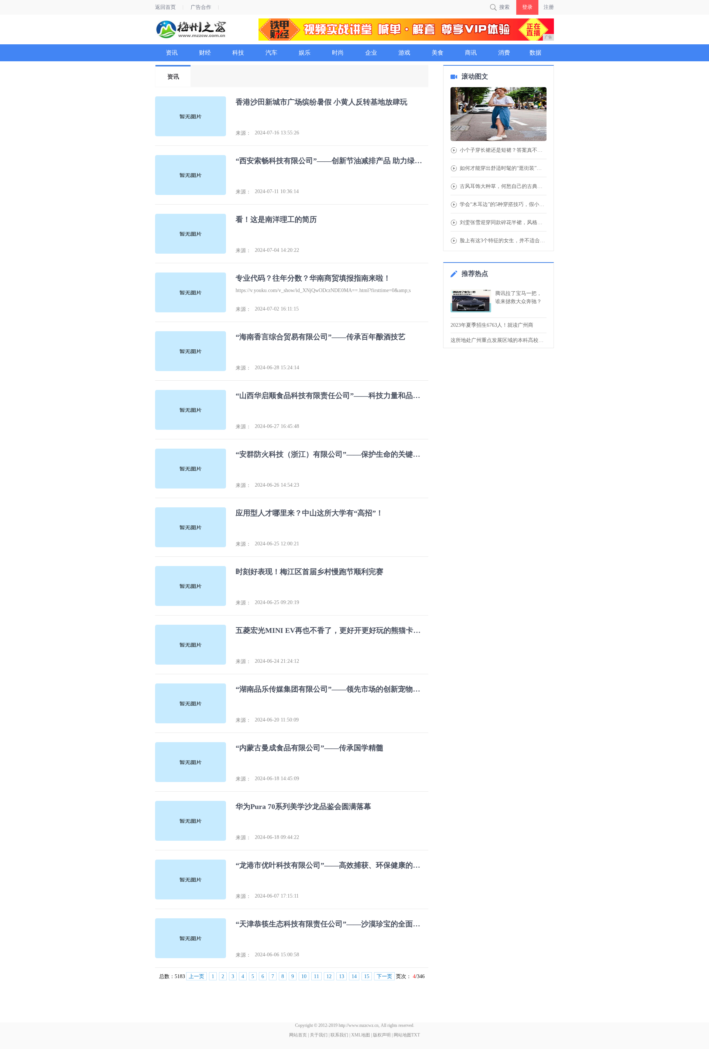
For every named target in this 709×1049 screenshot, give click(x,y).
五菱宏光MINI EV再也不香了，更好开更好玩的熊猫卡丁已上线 (331, 630)
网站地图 (402, 1035)
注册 (549, 7)
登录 (527, 7)
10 (303, 976)
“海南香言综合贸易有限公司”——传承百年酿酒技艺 (320, 337)
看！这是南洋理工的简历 (276, 219)
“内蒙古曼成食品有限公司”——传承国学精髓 (309, 748)
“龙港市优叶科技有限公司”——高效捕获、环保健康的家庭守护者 (331, 865)
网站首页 (298, 1035)
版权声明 (382, 1035)
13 (341, 976)
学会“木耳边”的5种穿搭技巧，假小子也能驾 (503, 204)
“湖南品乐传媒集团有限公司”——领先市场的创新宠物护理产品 (331, 689)
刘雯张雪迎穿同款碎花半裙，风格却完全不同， (503, 222)
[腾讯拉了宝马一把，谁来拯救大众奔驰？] (471, 300)
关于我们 (319, 1035)
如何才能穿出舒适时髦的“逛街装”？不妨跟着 (503, 168)
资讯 (173, 76)
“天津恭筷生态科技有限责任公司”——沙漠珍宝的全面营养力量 (331, 924)
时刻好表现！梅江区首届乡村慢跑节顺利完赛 (309, 572)
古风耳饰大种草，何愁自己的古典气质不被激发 (503, 186)
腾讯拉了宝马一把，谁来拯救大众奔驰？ (518, 297)
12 (329, 976)
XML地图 (360, 1035)
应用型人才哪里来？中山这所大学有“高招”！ (309, 513)
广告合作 (201, 7)
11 (316, 976)
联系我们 (339, 1035)
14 (354, 976)
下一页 (384, 976)
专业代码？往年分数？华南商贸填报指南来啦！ (313, 278)
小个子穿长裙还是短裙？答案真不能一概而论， (503, 150)
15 (366, 976)
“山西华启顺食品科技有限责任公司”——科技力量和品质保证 (331, 395)
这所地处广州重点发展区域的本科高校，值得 (499, 340)
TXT (415, 1035)
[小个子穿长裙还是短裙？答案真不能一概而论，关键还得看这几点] (499, 115)
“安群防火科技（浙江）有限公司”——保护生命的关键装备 (331, 454)
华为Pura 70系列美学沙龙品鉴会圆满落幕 (303, 806)
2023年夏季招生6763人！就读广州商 (492, 325)
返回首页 (165, 7)
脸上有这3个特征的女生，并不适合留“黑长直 (503, 240)
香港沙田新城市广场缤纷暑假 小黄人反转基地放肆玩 (321, 102)
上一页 (196, 976)
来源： (243, 133)
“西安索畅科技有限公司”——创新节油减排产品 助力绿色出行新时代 (331, 161)
